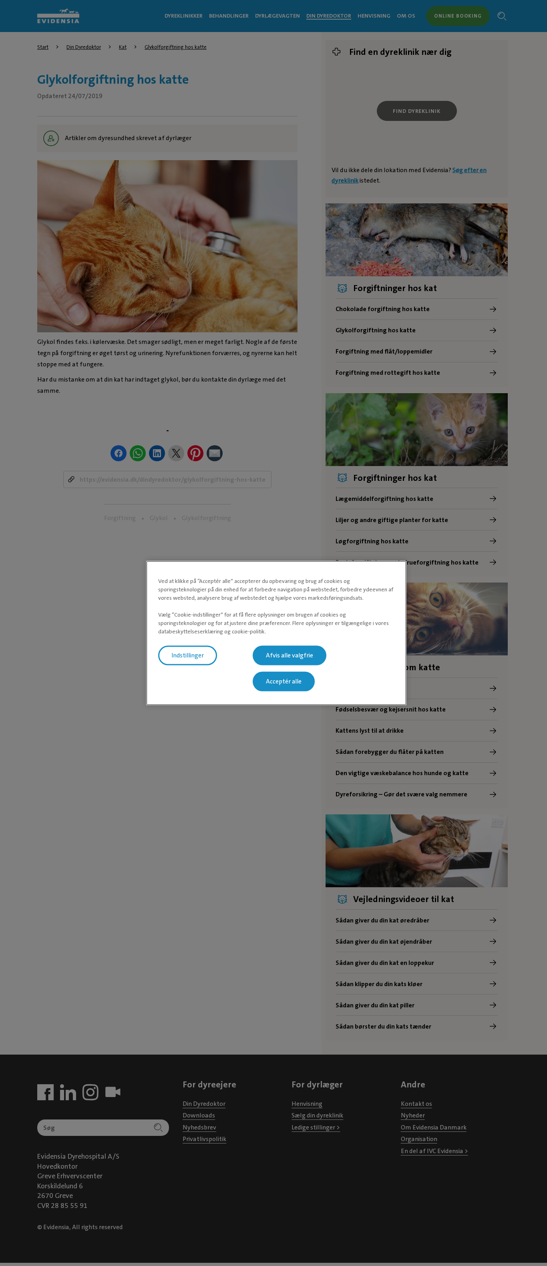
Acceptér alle (284, 681)
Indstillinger (187, 655)
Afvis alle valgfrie (289, 655)
